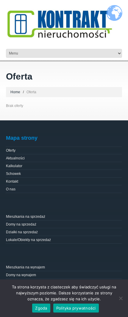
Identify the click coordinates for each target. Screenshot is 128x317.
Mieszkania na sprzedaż (25, 217)
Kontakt (12, 181)
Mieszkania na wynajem (25, 267)
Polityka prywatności (76, 308)
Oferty (10, 150)
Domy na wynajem (21, 275)
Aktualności (15, 158)
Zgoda (41, 308)
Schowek (13, 174)
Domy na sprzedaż (21, 224)
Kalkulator (14, 166)
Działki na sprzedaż (22, 232)
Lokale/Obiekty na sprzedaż (28, 240)
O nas (10, 189)
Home (15, 92)
